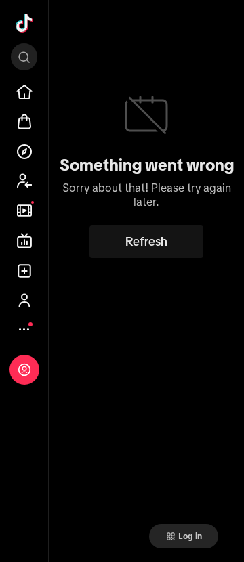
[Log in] (24, 369)
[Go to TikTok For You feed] (24, 23)
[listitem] (24, 92)
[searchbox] (24, 56)
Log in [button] (190, 536)
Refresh (146, 241)
